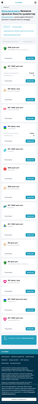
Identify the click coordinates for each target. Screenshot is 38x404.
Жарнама (4, 360)
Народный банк (13, 68)
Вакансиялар (30, 356)
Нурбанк (10, 226)
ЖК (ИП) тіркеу (17, 27)
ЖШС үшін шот (13, 47)
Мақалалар (5, 363)
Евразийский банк (13, 282)
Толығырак (8, 58)
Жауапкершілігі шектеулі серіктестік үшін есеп (19, 31)
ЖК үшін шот (13, 243)
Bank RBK (11, 207)
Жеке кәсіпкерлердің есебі (12, 35)
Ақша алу (30, 58)
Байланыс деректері (17, 356)
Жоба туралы (5, 356)
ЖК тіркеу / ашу (14, 89)
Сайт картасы (24, 360)
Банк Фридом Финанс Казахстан (18, 49)
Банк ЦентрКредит (14, 91)
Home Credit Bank (13, 110)
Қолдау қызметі (14, 360)
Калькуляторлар (15, 363)
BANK (18, 3)
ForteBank (11, 151)
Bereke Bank (11, 128)
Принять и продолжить (19, 399)
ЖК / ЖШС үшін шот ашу (17, 299)
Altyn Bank (11, 170)
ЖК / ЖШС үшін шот (15, 66)
